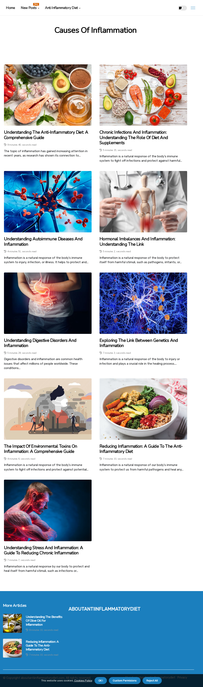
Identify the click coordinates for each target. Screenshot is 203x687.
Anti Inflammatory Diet (61, 8)
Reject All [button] (152, 680)
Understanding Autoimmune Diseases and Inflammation (43, 241)
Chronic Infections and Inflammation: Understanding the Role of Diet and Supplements (134, 137)
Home (10, 8)
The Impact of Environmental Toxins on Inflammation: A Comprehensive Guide (40, 449)
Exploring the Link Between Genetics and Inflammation (139, 343)
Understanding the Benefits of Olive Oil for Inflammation (44, 621)
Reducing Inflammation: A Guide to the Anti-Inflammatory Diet (141, 449)
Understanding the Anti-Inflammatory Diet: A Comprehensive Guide (46, 135)
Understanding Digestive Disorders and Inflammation (40, 343)
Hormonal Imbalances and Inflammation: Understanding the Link (137, 241)
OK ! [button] (101, 680)
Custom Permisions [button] (125, 680)
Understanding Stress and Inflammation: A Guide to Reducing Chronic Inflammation (43, 550)
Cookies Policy (83, 680)
